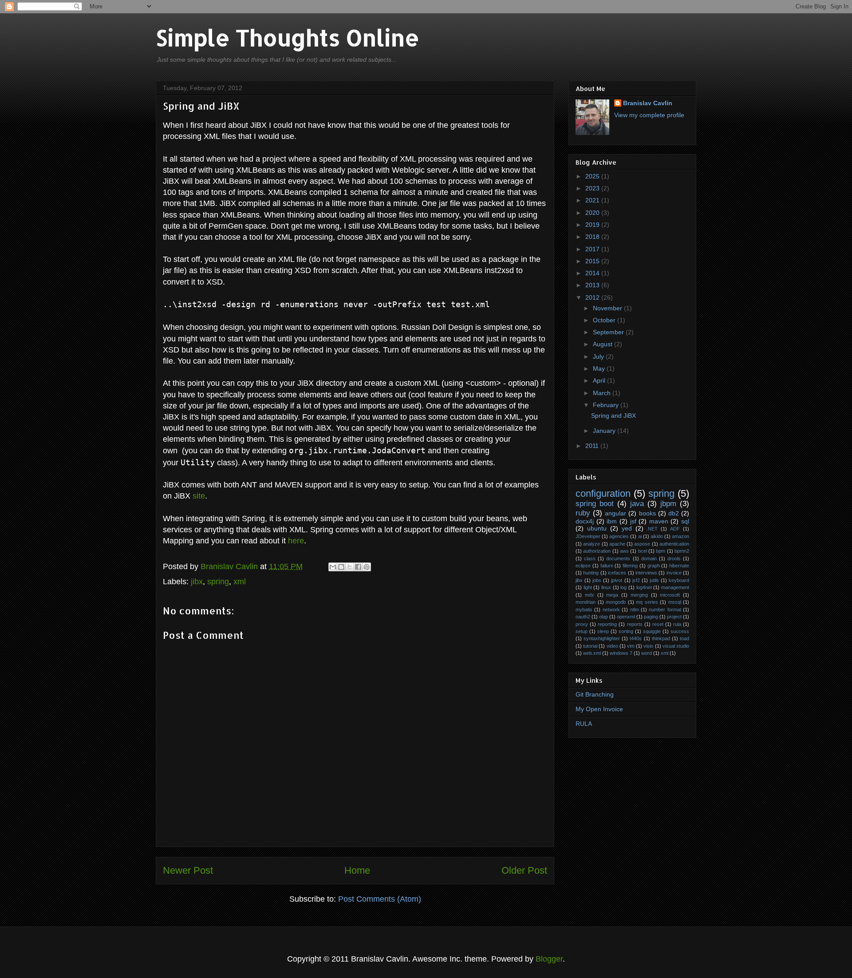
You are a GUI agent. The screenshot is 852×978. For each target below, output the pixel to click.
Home (357, 870)
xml (239, 581)
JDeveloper (588, 536)
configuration (603, 493)
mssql (674, 602)
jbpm (668, 503)
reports (635, 624)
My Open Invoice (599, 709)
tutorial (590, 646)
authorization (597, 551)
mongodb (616, 602)
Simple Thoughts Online (287, 37)
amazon (680, 536)
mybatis (584, 609)
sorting (626, 631)
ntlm (634, 609)
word (646, 653)
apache (617, 543)
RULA (584, 723)
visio (648, 646)
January (605, 430)
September (609, 332)
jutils (654, 580)
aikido (657, 536)
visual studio (676, 646)
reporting (607, 624)
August (603, 344)
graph (653, 565)
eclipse (583, 565)
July (599, 356)
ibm (612, 521)
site (199, 495)
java (637, 503)
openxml (626, 616)
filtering (630, 565)
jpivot (616, 580)
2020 (593, 212)
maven (658, 521)
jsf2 (636, 580)
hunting (591, 572)
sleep (603, 631)
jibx (197, 581)
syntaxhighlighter (602, 638)
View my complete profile (649, 115)
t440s (636, 638)
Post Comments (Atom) (379, 899)
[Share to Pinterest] (366, 566)
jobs (596, 580)
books (647, 513)
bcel (642, 551)
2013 (593, 285)
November (608, 308)
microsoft (670, 595)
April (600, 380)
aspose (642, 543)
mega (612, 595)
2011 (592, 445)
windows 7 (621, 653)
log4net (644, 587)
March (602, 392)
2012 (593, 297)
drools (674, 558)
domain (649, 558)
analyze (591, 543)
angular (615, 513)
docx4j (585, 521)
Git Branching (595, 694)
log (623, 587)
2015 (593, 261)
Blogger (549, 958)
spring (218, 581)
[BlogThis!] (341, 566)
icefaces (617, 572)
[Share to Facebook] (358, 566)
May (600, 368)
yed (627, 528)
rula (677, 624)
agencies (619, 536)
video (612, 646)
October (605, 320)
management (675, 587)
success (680, 631)
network (611, 609)
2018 (593, 236)
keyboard (679, 580)
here (296, 540)
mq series (647, 602)
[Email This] (332, 566)
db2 (673, 513)
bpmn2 (681, 551)
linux (606, 587)
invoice (674, 572)
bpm (660, 551)
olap (603, 616)
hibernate (679, 565)
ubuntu (597, 528)
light (588, 587)
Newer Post (188, 870)
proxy (582, 624)
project (674, 616)
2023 (593, 188)
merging (639, 595)
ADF (675, 528)
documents (618, 558)
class (590, 558)
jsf (633, 521)
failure (606, 565)
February (606, 404)
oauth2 (583, 616)
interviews (646, 572)
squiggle (652, 631)
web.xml (592, 653)
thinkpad (661, 638)
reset (657, 624)
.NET (652, 528)
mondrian (586, 602)
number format (665, 609)
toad (684, 638)
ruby (583, 513)
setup (582, 631)
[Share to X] (349, 566)
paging (651, 616)
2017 (593, 249)
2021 (593, 200)
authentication (674, 543)
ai (640, 536)
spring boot (595, 503)
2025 (593, 176)
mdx (589, 595)
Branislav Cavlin (230, 566)
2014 (593, 273)
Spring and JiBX (613, 415)
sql (685, 521)
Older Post (524, 870)
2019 (593, 224)
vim (631, 646)
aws (624, 551)
